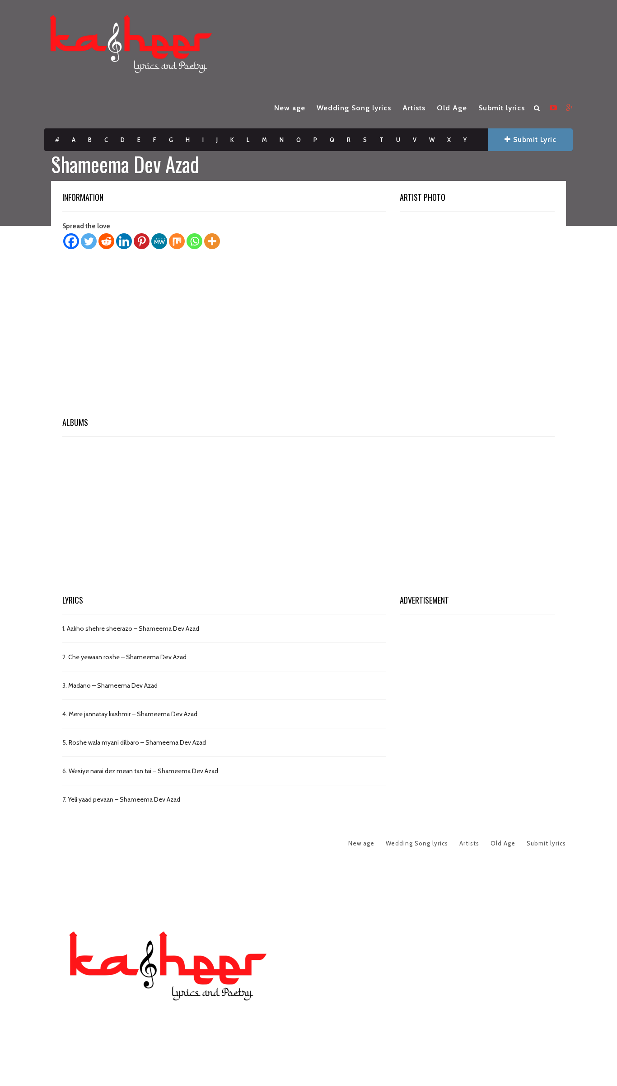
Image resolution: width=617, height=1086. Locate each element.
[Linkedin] (124, 241)
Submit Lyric (533, 139)
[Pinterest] (142, 241)
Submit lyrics (501, 108)
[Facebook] (71, 241)
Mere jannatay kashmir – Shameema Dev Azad (133, 714)
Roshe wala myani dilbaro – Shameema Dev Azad (137, 742)
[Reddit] (106, 241)
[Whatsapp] (194, 241)
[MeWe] (159, 241)
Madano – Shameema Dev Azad (113, 685)
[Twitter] (89, 241)
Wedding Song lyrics (354, 108)
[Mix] (177, 241)
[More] (212, 241)
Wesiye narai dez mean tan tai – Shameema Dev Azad (143, 771)
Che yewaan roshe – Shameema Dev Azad (127, 657)
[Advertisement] (308, 336)
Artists (413, 108)
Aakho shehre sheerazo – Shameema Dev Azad (133, 628)
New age (289, 108)
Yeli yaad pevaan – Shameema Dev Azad (124, 799)
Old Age (452, 108)
